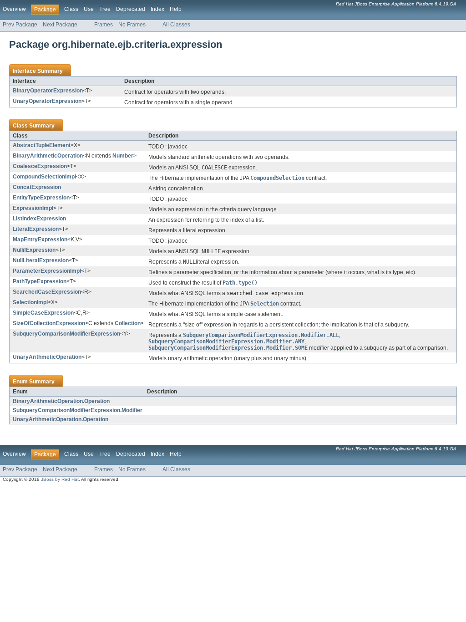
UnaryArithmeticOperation (47, 357)
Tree (105, 9)
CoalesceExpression (40, 166)
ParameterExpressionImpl (47, 271)
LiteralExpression (36, 229)
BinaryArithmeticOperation (48, 156)
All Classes (176, 24)
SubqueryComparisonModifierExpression (66, 334)
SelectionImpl (30, 302)
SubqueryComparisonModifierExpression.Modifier (77, 410)
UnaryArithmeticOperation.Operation (60, 419)
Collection (128, 323)
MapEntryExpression (40, 239)
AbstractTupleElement (42, 145)
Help (176, 9)
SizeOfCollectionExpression (49, 323)
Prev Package (20, 24)
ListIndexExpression (39, 218)
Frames (103, 24)
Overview (14, 9)
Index (157, 9)
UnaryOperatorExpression (47, 101)
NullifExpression (34, 250)
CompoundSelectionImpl (44, 176)
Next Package (60, 24)
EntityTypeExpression (41, 197)
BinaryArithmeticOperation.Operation (61, 401)
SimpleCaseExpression (43, 313)
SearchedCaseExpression (47, 292)
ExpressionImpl (33, 208)
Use (89, 9)
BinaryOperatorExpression (48, 90)
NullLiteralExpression (41, 260)
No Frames (132, 24)
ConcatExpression (37, 187)
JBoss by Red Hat (60, 479)
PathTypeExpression (39, 281)
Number (122, 156)
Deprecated (130, 9)
